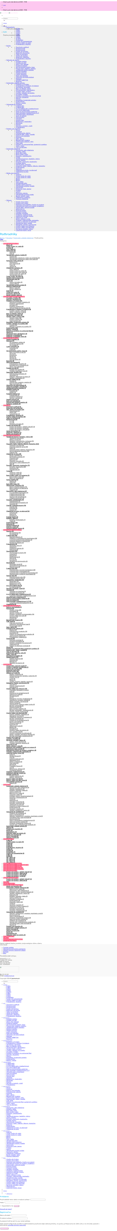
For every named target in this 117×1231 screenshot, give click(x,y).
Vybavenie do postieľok (14, 104)
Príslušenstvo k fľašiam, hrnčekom (27, 86)
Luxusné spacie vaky (17, 578)
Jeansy (13, 266)
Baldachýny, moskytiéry (24, 121)
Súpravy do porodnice (18, 497)
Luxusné (13, 554)
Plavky (12, 680)
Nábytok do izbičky (12, 60)
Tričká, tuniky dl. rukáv (23, 176)
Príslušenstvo (20, 127)
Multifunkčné (15, 557)
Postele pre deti (21, 63)
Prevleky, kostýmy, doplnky (19, 743)
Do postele (14, 345)
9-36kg (18, 37)
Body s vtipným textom (18, 487)
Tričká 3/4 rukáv (12, 292)
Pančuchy (14, 468)
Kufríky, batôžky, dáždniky (19, 714)
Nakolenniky (15, 470)
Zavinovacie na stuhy (18, 553)
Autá (12, 691)
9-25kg (18, 36)
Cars (12, 757)
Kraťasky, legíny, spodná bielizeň (21, 796)
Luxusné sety (15, 414)
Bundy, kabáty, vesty (22, 196)
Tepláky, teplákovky (17, 789)
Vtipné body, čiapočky (23, 164)
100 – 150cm (10, 857)
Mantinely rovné (16, 564)
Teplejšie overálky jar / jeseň (20, 442)
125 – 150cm (10, 862)
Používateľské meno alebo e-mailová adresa (15, 1199)
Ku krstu (13, 560)
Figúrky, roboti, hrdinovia (19, 711)
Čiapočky (14, 458)
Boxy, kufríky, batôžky (18, 709)
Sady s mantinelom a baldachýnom (22, 820)
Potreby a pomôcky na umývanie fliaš (28, 96)
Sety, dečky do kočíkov (15, 409)
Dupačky (13, 504)
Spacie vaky (20, 120)
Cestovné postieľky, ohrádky (16, 387)
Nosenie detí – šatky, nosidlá (16, 650)
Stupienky (14, 617)
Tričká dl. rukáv (15, 474)
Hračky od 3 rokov (22, 203)
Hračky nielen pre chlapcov (25, 226)
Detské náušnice (16, 658)
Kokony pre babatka (23, 136)
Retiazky (13, 661)
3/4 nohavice (15, 263)
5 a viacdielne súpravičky (19, 492)
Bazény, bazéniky (16, 674)
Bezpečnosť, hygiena (23, 140)
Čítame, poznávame (17, 686)
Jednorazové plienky (17, 636)
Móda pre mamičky (12, 173)
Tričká (18, 157)
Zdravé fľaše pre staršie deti (20, 308)
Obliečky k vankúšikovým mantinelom (23, 538)
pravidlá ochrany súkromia (17, 1225)
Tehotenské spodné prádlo (25, 194)
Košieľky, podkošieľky (17, 520)
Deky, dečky (20, 139)
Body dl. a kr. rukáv (17, 793)
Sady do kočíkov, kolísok (18, 822)
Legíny (18, 192)
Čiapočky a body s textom (19, 806)
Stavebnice (14, 696)
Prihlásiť (17, 1206)
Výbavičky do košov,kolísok (25, 77)
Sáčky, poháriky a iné (18, 312)
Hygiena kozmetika (17, 641)
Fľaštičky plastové (16, 306)
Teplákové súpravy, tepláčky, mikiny (28, 159)
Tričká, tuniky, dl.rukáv (14, 276)
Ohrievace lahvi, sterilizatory (25, 90)
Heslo (2, 1202)
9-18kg (18, 34)
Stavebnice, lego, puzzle (24, 223)
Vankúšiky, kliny (16, 545)
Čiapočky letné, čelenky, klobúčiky (22, 449)
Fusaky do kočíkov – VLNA (19, 428)
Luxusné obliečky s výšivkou (20, 541)
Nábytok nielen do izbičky (15, 833)
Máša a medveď (16, 762)
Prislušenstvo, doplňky (18, 364)
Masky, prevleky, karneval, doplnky (22, 734)
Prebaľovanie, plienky (23, 133)
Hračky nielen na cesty (23, 43)
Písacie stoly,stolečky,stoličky (16, 402)
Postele (13, 381)
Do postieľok (15, 533)
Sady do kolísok (21, 116)
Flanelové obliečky (17, 543)
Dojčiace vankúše (16, 640)
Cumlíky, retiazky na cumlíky (25, 93)
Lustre (12, 349)
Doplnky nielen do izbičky (19, 730)
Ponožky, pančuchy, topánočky (26, 161)
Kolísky (13, 392)
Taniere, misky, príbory (23, 91)
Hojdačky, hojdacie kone (24, 214)
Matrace (18, 78)
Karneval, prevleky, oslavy (24, 229)
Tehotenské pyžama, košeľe (25, 186)
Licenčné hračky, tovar (23, 230)
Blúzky (18, 179)
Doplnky (13, 515)
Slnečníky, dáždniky (22, 57)
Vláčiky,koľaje (15, 703)
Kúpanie (18, 137)
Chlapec (13, 512)
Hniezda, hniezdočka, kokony (20, 823)
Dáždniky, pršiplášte (14, 335)
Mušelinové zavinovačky (18, 561)
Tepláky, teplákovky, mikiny (19, 810)
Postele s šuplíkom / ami (18, 371)
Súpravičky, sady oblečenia (20, 462)
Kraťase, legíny (21, 163)
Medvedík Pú (15, 760)
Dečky (13, 412)
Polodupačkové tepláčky (19, 502)
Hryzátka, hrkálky (22, 94)
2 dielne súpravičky (17, 494)
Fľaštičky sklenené (17, 303)
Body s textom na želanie (19, 488)
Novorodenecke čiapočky (19, 451)
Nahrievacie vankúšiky (18, 374)
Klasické (13, 555)
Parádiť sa (14, 729)
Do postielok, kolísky (17, 342)
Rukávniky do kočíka (22, 53)
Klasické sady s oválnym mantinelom (22, 574)
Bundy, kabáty (15, 289)
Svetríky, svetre (12, 527)
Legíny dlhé (14, 283)
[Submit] (4, 20)
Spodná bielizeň (12, 525)
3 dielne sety (20, 107)
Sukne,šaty (19, 187)
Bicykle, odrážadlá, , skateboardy (21, 710)
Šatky (12, 448)
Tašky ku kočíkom (22, 54)
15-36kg (18, 38)
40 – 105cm (10, 860)
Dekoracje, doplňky (13, 372)
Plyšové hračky (21, 210)
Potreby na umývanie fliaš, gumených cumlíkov (31, 144)
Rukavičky (14, 800)
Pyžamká (13, 508)
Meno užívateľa (5, 1215)
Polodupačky (15, 501)
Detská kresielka (21, 71)
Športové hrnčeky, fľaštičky (20, 302)
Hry (12, 697)
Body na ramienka (16, 478)
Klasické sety (15, 411)
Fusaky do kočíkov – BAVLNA (13, 869)
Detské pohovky (21, 73)
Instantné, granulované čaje (20, 624)
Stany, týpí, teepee (22, 64)
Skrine (13, 354)
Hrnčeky (14, 305)
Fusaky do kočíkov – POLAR (19, 429)
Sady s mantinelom (17, 814)
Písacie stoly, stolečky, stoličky (26, 68)
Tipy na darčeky (21, 147)
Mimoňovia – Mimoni (17, 769)
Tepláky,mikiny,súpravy (23, 184)
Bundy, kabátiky (16, 455)
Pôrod (18, 130)
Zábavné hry (20, 209)
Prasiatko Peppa (16, 766)
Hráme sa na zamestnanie (19, 693)
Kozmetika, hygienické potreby (26, 100)
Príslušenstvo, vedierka (18, 637)
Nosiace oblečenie (22, 199)
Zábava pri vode (21, 217)
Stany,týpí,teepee (13, 362)
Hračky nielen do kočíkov (15, 417)
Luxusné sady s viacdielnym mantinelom (24, 573)
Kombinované (20, 48)
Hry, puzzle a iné (16, 731)
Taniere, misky (15, 318)
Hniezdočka (11, 604)
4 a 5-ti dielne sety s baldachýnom (27, 109)
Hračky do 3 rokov (22, 202)
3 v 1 (12, 422)
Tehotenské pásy (21, 183)
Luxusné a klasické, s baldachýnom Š (23, 595)
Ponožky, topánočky (18, 467)
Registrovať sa (4, 1228)
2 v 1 (12, 421)
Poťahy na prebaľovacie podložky (22, 634)
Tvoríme (13, 684)
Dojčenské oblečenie (13, 149)
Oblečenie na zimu (22, 171)
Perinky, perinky (16, 398)
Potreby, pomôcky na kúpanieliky (22, 614)
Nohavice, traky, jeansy (23, 189)
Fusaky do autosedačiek (24, 41)
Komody (13, 355)
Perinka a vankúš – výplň (15, 588)
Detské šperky (12, 657)
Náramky (14, 660)
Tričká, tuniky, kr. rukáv (14, 246)
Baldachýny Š (15, 583)
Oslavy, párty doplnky (18, 741)
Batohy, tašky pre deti (14, 779)
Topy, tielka (19, 182)
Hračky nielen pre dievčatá (25, 227)
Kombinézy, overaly (17, 457)
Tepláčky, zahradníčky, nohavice (22, 441)
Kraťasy (18, 190)
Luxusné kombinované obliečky (21, 540)
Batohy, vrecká (21, 103)
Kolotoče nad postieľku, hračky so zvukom (30, 204)
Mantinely (19, 123)
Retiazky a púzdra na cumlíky (20, 326)
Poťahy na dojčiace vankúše (20, 646)
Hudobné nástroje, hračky (24, 216)
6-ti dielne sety (15, 587)
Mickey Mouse (15, 756)
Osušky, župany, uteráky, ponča (21, 681)
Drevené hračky (21, 212)
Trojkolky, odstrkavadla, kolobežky (27, 220)
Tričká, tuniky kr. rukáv (23, 177)
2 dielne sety (20, 106)
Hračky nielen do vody (18, 616)
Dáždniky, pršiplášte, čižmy (16, 336)
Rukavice (19, 169)
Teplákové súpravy (16, 438)
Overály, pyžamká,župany (16, 505)
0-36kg (18, 33)
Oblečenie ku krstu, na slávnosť (26, 170)
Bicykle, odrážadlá (16, 706)
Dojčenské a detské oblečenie (23, 238)
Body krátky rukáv (22, 154)
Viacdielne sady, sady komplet (20, 817)
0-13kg (18, 28)
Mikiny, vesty (15, 288)
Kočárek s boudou (16, 424)
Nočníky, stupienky (22, 97)
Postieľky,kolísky (21, 61)
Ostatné (13, 547)
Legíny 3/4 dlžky (16, 282)
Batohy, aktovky (16, 777)
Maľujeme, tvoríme (17, 716)
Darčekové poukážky (14, 656)
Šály (12, 464)
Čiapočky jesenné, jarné (19, 447)
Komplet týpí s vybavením (19, 365)
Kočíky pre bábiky (16, 721)
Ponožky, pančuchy (17, 803)
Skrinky (13, 358)
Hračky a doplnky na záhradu (20, 733)
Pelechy (13, 783)
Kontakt (4, 5)
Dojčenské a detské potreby (15, 83)
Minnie (13, 764)
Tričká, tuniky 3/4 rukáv (18, 272)
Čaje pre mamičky (16, 623)
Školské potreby (12, 774)
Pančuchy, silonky (22, 193)
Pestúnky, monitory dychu (12, 863)
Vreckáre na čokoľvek (18, 591)
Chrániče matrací (16, 344)
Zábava (9, 200)
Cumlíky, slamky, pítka (18, 311)
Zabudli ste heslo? (6, 1209)
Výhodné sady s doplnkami (25, 114)
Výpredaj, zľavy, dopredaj (13, 885)
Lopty (12, 679)
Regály (13, 356)
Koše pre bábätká (22, 76)
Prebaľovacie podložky (18, 631)
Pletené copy (15, 567)
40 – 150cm (10, 859)
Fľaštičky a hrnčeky (22, 84)
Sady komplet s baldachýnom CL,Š (27, 113)
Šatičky (13, 481)
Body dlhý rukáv (21, 153)
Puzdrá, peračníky (16, 776)
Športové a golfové (22, 47)
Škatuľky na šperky (17, 663)
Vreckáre (19, 119)
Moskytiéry (14, 581)
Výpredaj (9, 238)
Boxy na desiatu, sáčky (23, 88)
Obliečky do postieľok (18, 813)
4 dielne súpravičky (17, 498)
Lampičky (14, 348)
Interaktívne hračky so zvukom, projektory (30, 206)
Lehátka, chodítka (22, 213)
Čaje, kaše (19, 143)
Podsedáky (19, 40)
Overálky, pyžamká (17, 802)
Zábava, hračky (12, 837)
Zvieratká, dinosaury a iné (19, 690)
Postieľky (13, 391)
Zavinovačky (20, 117)
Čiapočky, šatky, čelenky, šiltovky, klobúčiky (30, 166)
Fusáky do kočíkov (22, 51)
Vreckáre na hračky (17, 593)
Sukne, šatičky (20, 160)
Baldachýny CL (15, 584)
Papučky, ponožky (17, 461)
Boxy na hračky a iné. (18, 352)
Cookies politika (8, 947)
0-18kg (18, 30)
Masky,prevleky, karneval (19, 701)
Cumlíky (13, 325)
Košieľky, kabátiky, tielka (18, 790)
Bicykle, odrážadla (16, 719)
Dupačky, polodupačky (23, 156)
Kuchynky (14, 724)
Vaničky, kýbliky (16, 613)
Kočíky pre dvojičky (13, 434)
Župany (13, 256)
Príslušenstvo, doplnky (23, 44)
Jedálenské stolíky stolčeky (25, 70)
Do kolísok (14, 534)
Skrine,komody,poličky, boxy (25, 67)
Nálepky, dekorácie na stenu (20, 376)
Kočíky (8, 46)
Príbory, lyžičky (16, 319)
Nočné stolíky (15, 359)
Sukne (13, 252)
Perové (13, 558)
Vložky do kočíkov (22, 56)
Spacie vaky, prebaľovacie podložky (22, 825)
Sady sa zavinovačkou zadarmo (26, 111)
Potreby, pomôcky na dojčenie (21, 643)
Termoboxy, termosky (23, 87)
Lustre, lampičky (21, 74)
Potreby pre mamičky (13, 129)
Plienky (18, 98)
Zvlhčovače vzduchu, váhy (24, 141)
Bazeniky (19, 81)
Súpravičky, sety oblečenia (25, 150)
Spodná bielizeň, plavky (15, 528)
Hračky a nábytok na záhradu (26, 222)
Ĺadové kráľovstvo (17, 759)
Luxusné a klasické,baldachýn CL (21, 603)
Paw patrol (14, 763)
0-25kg (18, 31)
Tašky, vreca (20, 146)
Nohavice (13, 262)
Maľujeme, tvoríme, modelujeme (21, 699)
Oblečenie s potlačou (23, 197)
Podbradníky (20, 101)
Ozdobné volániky (16, 548)
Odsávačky (14, 644)
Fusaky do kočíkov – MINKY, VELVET (22, 427)
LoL (12, 767)
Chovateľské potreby (14, 782)
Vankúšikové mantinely (18, 565)
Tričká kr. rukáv (15, 472)
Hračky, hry (14, 677)
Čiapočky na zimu (17, 445)
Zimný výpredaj (12, 836)
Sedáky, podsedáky (17, 378)
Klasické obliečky (16, 537)
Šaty (12, 253)
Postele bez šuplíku (17, 369)
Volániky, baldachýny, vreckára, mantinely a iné (26, 816)
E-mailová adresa (6, 1218)
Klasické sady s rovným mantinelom (22, 570)
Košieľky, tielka (21, 151)
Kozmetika (14, 611)
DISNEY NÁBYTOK (22, 80)
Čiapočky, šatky (16, 794)
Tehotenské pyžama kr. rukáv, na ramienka (25, 258)
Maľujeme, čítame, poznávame (26, 224)
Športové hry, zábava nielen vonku (22, 704)
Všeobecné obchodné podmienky (14, 949)
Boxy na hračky (16, 384)
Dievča (13, 514)
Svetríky (18, 174)
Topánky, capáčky (17, 809)
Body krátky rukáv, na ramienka (17, 475)
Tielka (12, 521)
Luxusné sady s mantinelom (19, 571)
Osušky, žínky (15, 610)
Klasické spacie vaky (17, 577)
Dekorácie (14, 550)
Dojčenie (19, 131)
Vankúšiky (14, 375)
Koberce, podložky (13, 404)
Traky (12, 265)
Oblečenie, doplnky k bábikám (21, 717)
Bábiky (13, 727)
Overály (13, 507)
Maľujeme (14, 687)
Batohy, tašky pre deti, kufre (16, 780)
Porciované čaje (16, 626)
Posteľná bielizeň (21, 66)
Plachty (18, 124)
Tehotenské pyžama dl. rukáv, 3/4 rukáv (24, 259)
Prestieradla (14, 395)
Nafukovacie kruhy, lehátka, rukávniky (23, 676)
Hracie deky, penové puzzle (25, 207)
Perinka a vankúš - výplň (24, 126)
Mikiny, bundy (15, 439)
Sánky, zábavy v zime (23, 219)
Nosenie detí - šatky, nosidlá (25, 134)
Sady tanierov (15, 321)
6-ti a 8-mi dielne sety (23, 110)
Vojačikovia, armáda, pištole (20, 700)
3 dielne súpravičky (17, 495)
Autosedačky (10, 27)
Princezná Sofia (16, 770)
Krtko (12, 754)
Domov (2, 238)
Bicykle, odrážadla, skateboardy (21, 736)
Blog (4, 953)
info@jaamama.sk (9, 975)
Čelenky (13, 452)
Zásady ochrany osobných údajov (14, 950)
